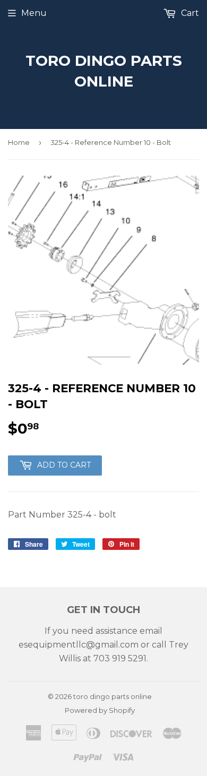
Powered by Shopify (100, 710)
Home (19, 142)
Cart (189, 13)
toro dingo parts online (103, 70)
